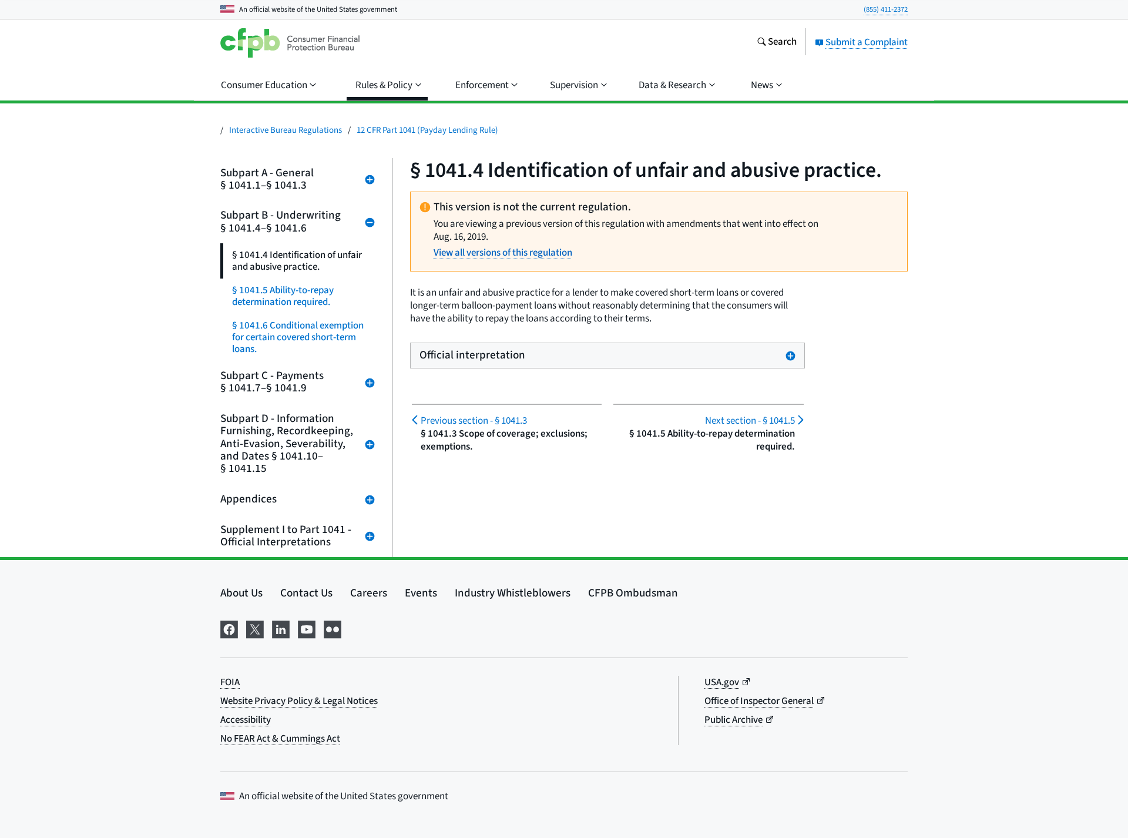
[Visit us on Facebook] (229, 628)
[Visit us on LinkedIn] (281, 628)
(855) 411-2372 (886, 9)
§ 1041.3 (474, 420)
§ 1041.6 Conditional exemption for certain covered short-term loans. (298, 337)
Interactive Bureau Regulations (285, 130)
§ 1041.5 (749, 420)
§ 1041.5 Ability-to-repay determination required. (283, 296)
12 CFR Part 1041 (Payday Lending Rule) (427, 130)
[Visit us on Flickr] (332, 628)
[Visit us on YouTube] (306, 628)
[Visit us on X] (255, 628)
